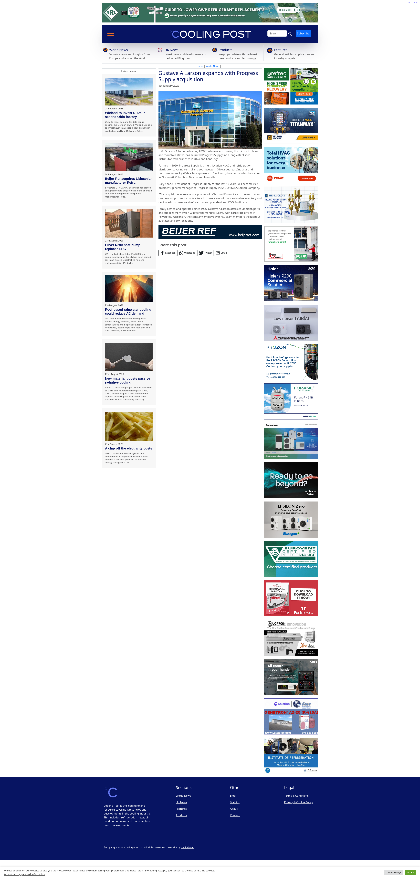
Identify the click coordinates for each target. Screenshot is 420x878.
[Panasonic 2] (291, 441)
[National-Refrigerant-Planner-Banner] (210, 12)
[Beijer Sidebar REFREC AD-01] (291, 86)
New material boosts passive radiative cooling (127, 380)
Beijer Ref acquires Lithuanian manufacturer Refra (128, 180)
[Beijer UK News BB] (210, 231)
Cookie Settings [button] (393, 872)
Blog (233, 795)
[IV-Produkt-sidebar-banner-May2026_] (291, 244)
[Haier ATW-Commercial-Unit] (291, 283)
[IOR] (291, 756)
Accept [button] (410, 872)
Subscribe (303, 33)
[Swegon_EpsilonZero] (291, 519)
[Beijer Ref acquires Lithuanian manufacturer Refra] (129, 157)
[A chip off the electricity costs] (129, 426)
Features (280, 50)
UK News (171, 50)
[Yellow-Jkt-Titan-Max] (291, 126)
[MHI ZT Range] (291, 322)
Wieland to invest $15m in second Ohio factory (125, 115)
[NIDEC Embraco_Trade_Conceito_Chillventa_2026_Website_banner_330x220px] (291, 480)
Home (200, 66)
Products (225, 50)
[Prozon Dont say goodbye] (291, 362)
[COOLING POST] (291, 677)
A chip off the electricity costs (128, 448)
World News (118, 50)
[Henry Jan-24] (291, 204)
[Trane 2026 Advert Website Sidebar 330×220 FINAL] (291, 165)
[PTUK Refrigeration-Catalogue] (291, 598)
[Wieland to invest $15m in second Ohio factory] (129, 91)
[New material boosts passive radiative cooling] (129, 357)
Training (235, 802)
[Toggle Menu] (110, 34)
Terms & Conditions (296, 795)
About (234, 809)
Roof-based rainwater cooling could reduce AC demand (128, 311)
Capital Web (187, 847)
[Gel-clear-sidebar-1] (291, 637)
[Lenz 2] (291, 716)
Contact (235, 815)
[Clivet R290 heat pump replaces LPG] (129, 223)
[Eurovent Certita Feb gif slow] (291, 559)
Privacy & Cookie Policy (298, 802)
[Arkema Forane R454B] (291, 401)
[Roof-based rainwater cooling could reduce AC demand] (129, 288)
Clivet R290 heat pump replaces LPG (122, 247)
